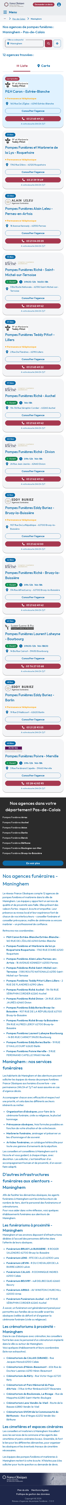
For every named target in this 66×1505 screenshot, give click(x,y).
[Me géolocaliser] (57, 43)
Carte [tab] (45, 66)
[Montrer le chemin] (5, 18)
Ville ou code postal (15, 39)
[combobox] (25, 43)
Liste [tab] (24, 66)
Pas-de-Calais (18, 19)
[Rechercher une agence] (48, 43)
